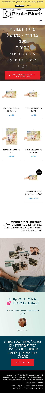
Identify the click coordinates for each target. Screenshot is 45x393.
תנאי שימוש (39, 388)
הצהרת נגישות (17, 388)
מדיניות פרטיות (29, 388)
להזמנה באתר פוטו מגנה (33, 98)
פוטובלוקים (26, 377)
